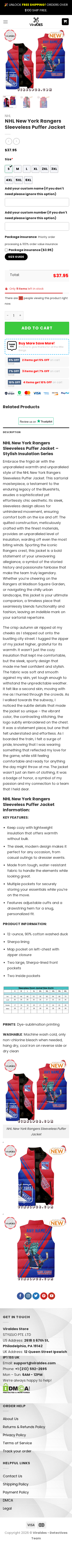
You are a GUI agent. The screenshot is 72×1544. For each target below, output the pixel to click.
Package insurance (21, 237)
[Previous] (9, 60)
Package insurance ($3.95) (31, 250)
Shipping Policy (15, 1484)
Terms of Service (17, 1443)
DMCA (8, 1500)
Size (9, 159)
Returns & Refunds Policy (24, 1426)
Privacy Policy (14, 1435)
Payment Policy (16, 1492)
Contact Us (12, 1476)
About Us (10, 1418)
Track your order (17, 1451)
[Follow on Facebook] (20, 1296)
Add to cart (37, 328)
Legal (7, 1508)
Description (12, 432)
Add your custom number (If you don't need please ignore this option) (36, 215)
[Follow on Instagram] (28, 1296)
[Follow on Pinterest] (43, 1296)
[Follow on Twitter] (36, 1296)
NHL (8, 115)
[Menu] (5, 22)
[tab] (36, 432)
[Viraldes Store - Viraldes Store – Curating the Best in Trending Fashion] (36, 21)
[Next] (61, 60)
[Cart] (65, 21)
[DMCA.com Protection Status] (16, 1388)
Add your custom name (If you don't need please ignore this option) (34, 191)
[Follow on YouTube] (51, 1296)
